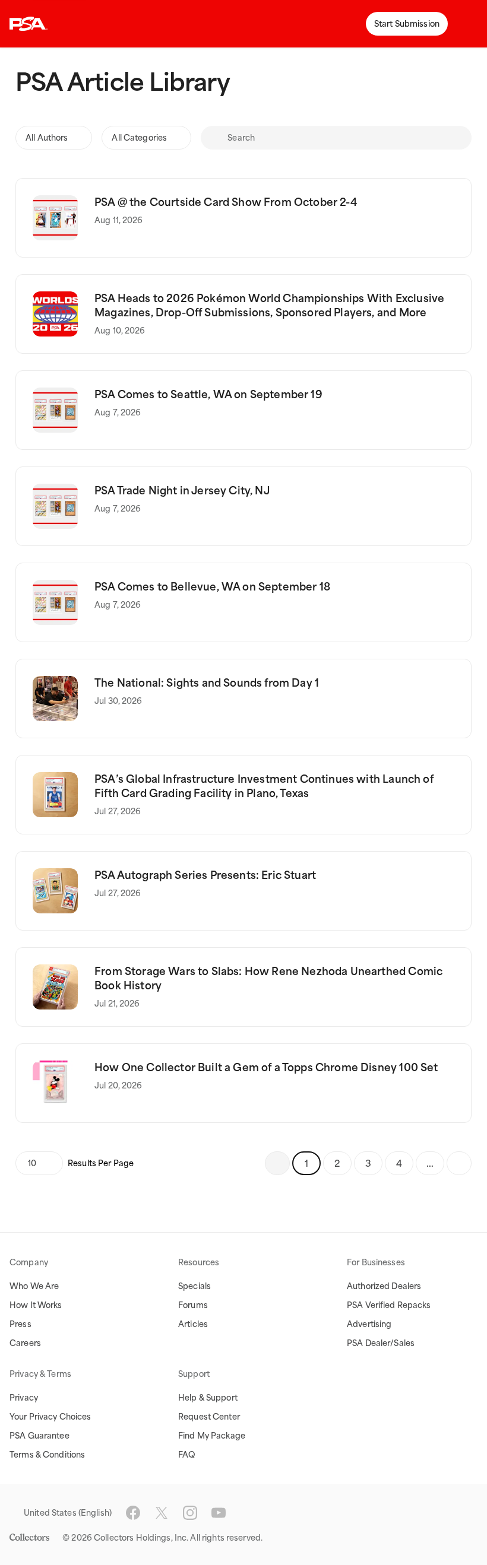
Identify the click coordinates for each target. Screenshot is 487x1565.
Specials (194, 1286)
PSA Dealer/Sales (381, 1343)
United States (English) (68, 1513)
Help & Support (208, 1397)
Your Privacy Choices (50, 1416)
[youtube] (218, 1513)
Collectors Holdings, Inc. (141, 1537)
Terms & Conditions (47, 1454)
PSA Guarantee (39, 1435)
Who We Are (34, 1286)
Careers (25, 1343)
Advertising (369, 1324)
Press (20, 1324)
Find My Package (211, 1435)
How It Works (36, 1305)
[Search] (214, 138)
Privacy (24, 1397)
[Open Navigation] (469, 23)
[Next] (459, 1163)
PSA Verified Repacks (389, 1305)
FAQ (186, 1454)
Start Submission (406, 23)
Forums (193, 1305)
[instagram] (190, 1513)
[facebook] (133, 1513)
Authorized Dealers (384, 1286)
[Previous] (277, 1163)
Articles (193, 1324)
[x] (161, 1513)
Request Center (209, 1416)
